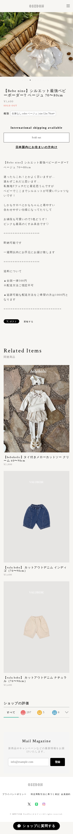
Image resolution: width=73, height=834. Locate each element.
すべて (11, 712)
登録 (57, 761)
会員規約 (66, 794)
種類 (6, 113)
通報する (28, 321)
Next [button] (67, 44)
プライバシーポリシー (14, 794)
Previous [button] (6, 44)
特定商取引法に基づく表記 (45, 794)
